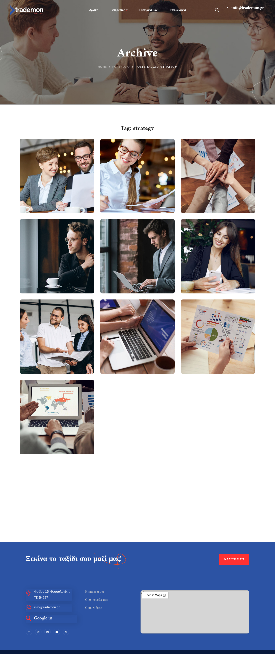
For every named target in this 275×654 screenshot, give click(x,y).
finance (38, 210)
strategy (216, 210)
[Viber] (66, 632)
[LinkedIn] (47, 632)
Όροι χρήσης (93, 608)
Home (102, 67)
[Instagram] (38, 632)
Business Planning (214, 361)
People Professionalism (51, 357)
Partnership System (55, 441)
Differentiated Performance (209, 196)
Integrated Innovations (45, 276)
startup (140, 210)
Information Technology (126, 276)
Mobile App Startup (217, 280)
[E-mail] (57, 632)
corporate (122, 290)
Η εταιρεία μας (94, 591)
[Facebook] (29, 632)
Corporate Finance (134, 200)
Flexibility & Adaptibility (46, 196)
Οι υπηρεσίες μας (96, 600)
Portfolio (121, 67)
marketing (56, 210)
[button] (217, 10)
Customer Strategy (134, 361)
